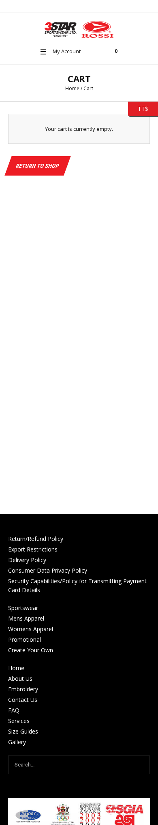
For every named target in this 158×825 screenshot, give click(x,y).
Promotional (24, 639)
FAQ (13, 710)
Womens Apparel (30, 629)
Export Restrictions (33, 549)
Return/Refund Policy (35, 539)
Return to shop (37, 166)
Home (72, 88)
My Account (67, 51)
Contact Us (22, 699)
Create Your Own (30, 650)
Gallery (17, 742)
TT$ (138, 108)
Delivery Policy (27, 560)
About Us (20, 678)
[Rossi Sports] (79, 29)
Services (19, 721)
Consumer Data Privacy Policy (47, 570)
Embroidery (23, 689)
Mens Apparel (26, 618)
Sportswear (23, 608)
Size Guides (23, 731)
